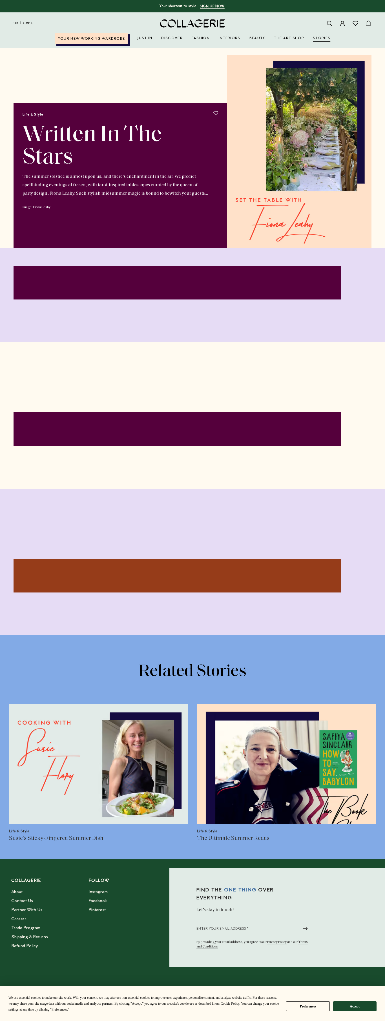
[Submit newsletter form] (305, 929)
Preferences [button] (59, 1009)
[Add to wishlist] (215, 112)
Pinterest (97, 910)
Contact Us (22, 901)
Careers (18, 919)
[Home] (192, 23)
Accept (355, 1006)
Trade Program (25, 928)
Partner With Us (26, 910)
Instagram (98, 892)
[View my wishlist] (355, 23)
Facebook (97, 901)
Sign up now (212, 6)
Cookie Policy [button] (230, 1004)
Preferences (308, 1006)
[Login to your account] (342, 23)
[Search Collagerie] (329, 23)
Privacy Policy (277, 942)
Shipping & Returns (29, 937)
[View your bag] (368, 23)
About (17, 892)
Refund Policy (24, 946)
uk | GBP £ (24, 23)
